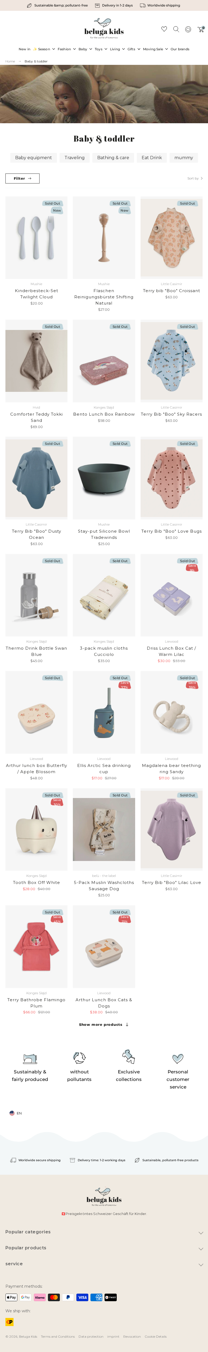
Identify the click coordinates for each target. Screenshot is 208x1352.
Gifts (131, 49)
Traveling (74, 157)
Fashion (64, 49)
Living (115, 49)
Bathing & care (113, 157)
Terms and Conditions (58, 1336)
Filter (19, 178)
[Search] (176, 29)
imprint (113, 1336)
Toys (98, 49)
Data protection (91, 1336)
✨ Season (41, 49)
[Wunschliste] (164, 29)
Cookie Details (156, 1336)
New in (24, 49)
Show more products (100, 1024)
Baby (83, 49)
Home (10, 61)
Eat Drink (152, 157)
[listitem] (58, 5)
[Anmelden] (188, 31)
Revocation (132, 1336)
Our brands (180, 49)
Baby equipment (33, 157)
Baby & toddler (36, 61)
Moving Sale (153, 49)
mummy (183, 157)
